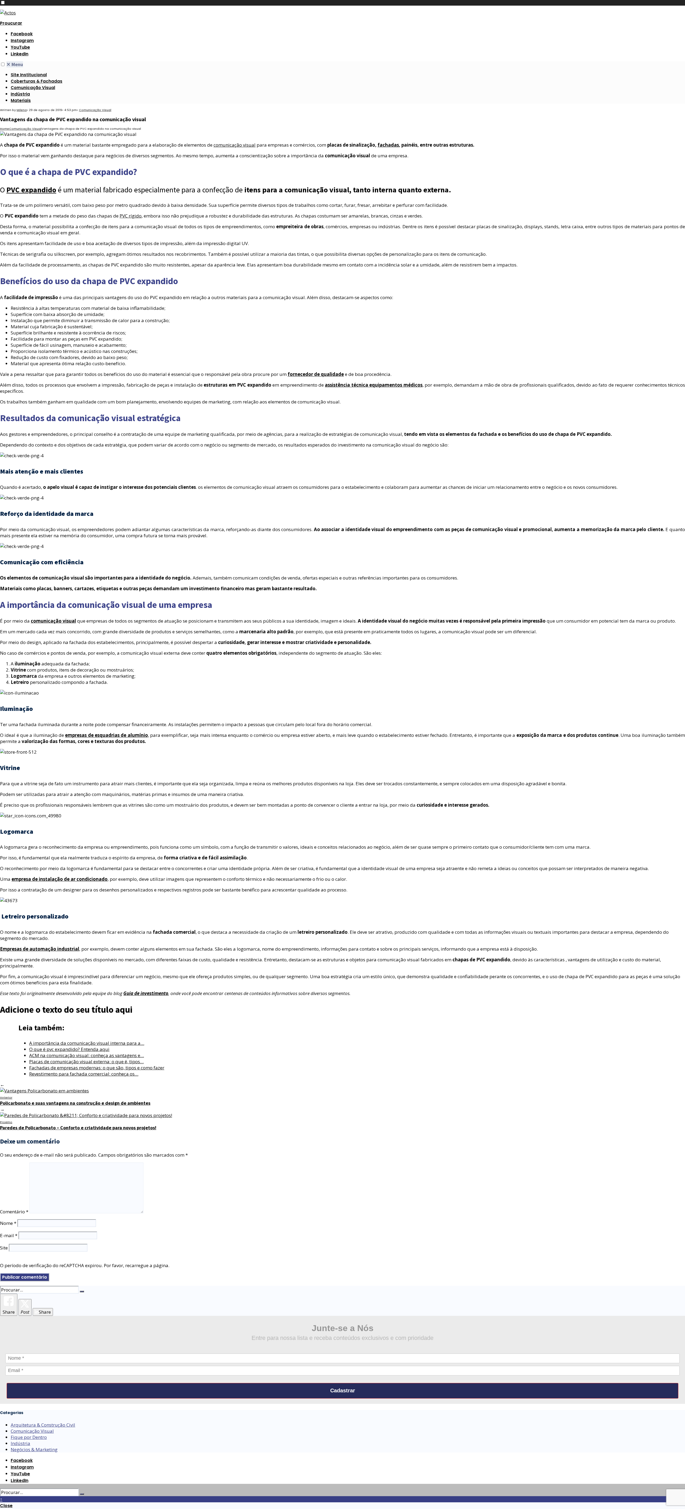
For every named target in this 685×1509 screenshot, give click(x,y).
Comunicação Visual (33, 87)
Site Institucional (29, 75)
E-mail (8, 1235)
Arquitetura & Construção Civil (43, 1425)
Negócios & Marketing (34, 1449)
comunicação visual (235, 145)
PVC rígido (131, 216)
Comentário (14, 1212)
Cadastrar (342, 1390)
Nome (8, 1223)
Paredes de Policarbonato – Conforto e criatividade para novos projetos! (78, 1125)
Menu (14, 64)
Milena (22, 110)
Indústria (20, 94)
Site (4, 1248)
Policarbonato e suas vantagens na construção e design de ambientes (75, 1100)
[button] (3, 2)
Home (4, 129)
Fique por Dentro (29, 1437)
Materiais (21, 100)
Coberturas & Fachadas (36, 81)
